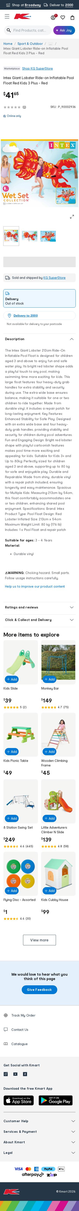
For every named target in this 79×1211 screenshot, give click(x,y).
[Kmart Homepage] (22, 16)
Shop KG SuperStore (37, 68)
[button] (7, 16)
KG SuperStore (54, 278)
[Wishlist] (62, 17)
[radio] (11, 236)
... (50, 43)
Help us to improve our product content (35, 586)
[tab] (39, 298)
